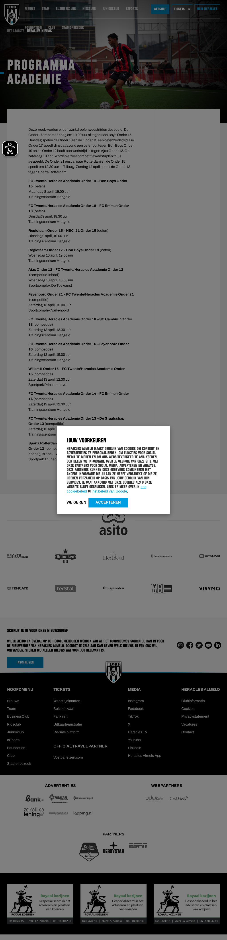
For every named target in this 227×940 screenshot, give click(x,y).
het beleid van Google (109, 491)
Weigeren (76, 502)
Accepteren (108, 502)
